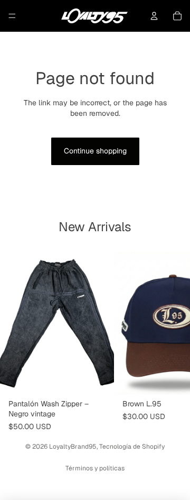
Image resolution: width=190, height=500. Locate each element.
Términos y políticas (95, 468)
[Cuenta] (154, 16)
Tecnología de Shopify (132, 446)
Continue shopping (95, 151)
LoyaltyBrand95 (73, 446)
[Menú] (12, 16)
